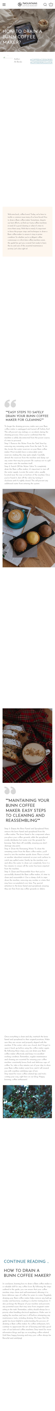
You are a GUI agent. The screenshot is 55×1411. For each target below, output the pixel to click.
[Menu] (4, 4)
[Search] (45, 5)
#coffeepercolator (41, 63)
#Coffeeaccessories (41, 60)
